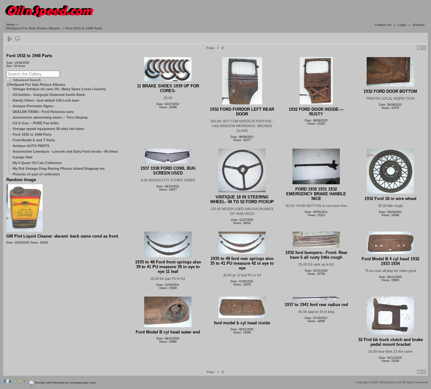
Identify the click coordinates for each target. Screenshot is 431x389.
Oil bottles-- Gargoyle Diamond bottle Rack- (49, 95)
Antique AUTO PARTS (31, 146)
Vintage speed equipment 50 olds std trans (48, 129)
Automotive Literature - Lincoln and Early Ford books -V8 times (65, 151)
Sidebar (419, 25)
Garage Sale (22, 157)
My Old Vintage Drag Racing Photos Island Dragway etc (59, 168)
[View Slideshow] (17, 39)
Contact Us (383, 25)
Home (10, 24)
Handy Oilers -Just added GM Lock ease (46, 100)
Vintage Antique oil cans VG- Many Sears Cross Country (59, 89)
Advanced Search (27, 80)
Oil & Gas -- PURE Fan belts (36, 123)
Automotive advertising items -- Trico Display (50, 117)
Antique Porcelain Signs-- (34, 106)
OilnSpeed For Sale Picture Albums (33, 28)
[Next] (419, 47)
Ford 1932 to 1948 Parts (32, 134)
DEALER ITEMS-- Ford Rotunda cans (43, 112)
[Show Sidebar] (10, 39)
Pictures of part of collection (36, 174)
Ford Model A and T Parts (34, 140)
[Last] (424, 47)
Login (402, 25)
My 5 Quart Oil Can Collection (37, 163)
